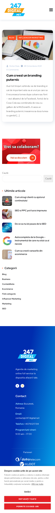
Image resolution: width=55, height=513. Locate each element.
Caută (5, 172)
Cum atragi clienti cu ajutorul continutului (30, 199)
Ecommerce (7, 289)
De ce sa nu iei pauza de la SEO (30, 223)
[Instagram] (22, 386)
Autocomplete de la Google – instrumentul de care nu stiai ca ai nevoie (32, 240)
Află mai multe (37, 484)
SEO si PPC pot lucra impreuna (31, 210)
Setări (27, 491)
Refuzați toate (27, 499)
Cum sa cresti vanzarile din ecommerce (28, 252)
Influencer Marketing (31, 38)
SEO (4, 308)
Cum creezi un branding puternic (23, 77)
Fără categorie (9, 294)
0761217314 (33, 423)
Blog (12, 38)
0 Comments (12, 69)
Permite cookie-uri (27, 506)
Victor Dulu (14, 66)
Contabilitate (8, 284)
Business (6, 279)
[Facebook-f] (17, 386)
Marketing (6, 303)
